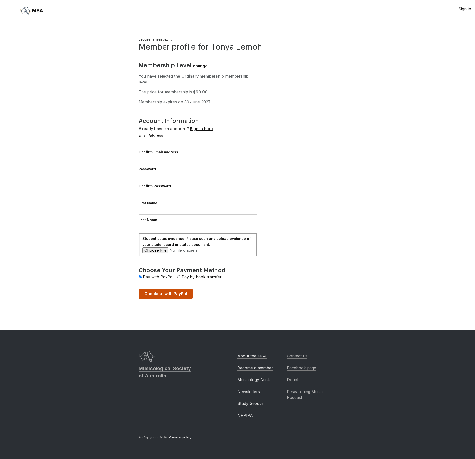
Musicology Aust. (254, 379)
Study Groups (251, 403)
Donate (294, 379)
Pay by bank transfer (202, 276)
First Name (148, 203)
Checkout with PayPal (165, 293)
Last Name (148, 220)
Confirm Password (155, 186)
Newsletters (249, 391)
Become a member (153, 39)
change (200, 66)
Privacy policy (180, 437)
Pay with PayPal (158, 276)
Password (147, 169)
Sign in (464, 8)
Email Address (151, 135)
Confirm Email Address (158, 152)
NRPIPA (245, 415)
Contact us (297, 356)
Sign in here (201, 129)
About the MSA (252, 356)
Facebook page (301, 367)
